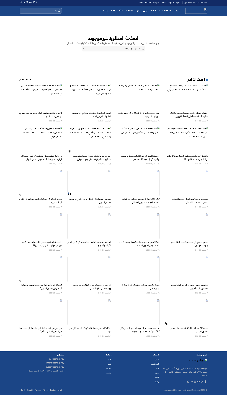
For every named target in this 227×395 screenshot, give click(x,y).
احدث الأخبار (196, 80)
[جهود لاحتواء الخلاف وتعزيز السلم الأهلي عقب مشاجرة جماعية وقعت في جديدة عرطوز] (89, 140)
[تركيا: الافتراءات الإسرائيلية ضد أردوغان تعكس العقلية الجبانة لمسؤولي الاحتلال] (137, 183)
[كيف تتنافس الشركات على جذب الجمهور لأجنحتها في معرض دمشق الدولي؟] (40, 269)
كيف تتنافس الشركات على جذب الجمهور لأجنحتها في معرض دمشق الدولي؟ (41, 287)
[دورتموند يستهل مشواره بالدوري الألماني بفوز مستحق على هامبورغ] (186, 269)
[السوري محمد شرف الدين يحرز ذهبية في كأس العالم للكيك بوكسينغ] (89, 226)
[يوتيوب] (30, 2)
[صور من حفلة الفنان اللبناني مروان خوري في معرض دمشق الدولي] (89, 183)
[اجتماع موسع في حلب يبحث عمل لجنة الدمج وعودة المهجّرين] (186, 226)
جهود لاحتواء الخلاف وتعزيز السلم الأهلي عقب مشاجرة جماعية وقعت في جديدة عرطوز (92, 158)
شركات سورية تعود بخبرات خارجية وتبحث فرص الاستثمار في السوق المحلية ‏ (139, 244)
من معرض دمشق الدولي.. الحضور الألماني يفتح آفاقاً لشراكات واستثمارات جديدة (139, 330)
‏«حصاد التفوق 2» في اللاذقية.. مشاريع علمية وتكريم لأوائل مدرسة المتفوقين (140, 158)
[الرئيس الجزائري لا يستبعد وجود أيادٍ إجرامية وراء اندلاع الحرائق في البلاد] (89, 97)
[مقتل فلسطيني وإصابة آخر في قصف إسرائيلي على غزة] (89, 312)
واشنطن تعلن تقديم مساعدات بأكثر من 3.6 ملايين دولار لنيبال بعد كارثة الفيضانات (187, 158)
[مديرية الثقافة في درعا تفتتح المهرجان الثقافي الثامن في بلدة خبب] (40, 183)
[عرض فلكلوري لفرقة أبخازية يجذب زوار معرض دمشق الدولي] (186, 312)
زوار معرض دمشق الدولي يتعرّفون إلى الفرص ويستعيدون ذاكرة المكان (92, 287)
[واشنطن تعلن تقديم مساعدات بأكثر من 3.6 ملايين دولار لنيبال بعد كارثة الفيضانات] (186, 140)
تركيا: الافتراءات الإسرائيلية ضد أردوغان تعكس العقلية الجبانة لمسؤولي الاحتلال (140, 201)
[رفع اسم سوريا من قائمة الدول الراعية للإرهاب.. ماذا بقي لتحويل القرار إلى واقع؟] (40, 312)
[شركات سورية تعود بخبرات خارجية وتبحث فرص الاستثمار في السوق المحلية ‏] (137, 226)
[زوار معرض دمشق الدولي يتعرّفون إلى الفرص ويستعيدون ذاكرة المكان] (89, 269)
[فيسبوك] (36, 2)
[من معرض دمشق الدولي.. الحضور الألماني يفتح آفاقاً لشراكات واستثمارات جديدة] (137, 312)
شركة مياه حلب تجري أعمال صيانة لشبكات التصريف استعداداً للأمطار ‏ (190, 201)
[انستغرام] (27, 2)
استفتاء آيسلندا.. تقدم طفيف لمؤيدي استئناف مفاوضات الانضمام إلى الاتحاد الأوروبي (189, 115)
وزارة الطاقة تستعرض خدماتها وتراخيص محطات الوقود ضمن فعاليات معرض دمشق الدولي (41, 158)
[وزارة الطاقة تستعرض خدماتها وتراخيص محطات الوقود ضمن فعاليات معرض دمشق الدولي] (40, 140)
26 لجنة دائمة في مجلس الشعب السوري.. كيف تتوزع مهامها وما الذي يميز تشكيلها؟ (42, 244)
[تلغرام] (24, 2)
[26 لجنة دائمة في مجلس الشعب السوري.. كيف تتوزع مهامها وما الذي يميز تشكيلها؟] (40, 226)
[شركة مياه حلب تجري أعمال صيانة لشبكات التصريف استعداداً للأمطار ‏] (186, 183)
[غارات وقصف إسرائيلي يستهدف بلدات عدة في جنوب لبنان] (137, 269)
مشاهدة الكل (25, 80)
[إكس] (33, 2)
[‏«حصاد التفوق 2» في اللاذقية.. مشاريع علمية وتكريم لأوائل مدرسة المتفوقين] (137, 140)
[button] (40, 11)
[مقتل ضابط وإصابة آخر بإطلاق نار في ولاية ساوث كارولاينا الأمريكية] (137, 97)
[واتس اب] (21, 2)
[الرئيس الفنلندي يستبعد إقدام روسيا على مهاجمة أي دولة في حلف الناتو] (40, 97)
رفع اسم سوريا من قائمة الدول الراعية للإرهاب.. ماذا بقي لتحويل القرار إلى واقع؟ (40, 330)
